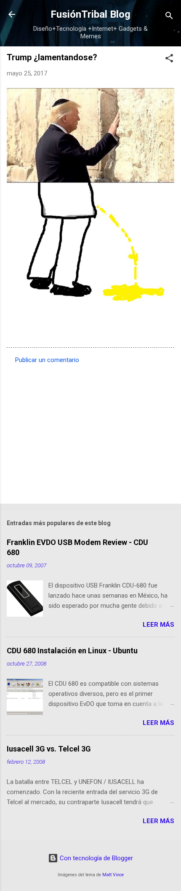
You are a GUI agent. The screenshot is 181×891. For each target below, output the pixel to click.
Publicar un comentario (47, 360)
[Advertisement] (90, 431)
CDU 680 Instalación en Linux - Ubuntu (72, 650)
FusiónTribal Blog (90, 14)
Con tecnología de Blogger (95, 858)
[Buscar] (169, 17)
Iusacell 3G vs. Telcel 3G (49, 748)
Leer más (158, 624)
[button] (169, 59)
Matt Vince (113, 875)
